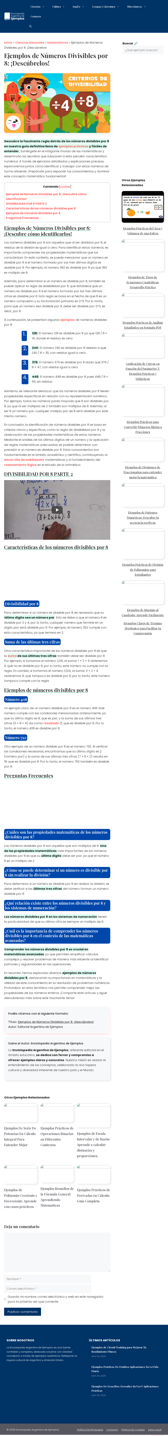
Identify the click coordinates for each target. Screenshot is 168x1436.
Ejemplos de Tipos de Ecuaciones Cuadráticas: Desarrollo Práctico (142, 282)
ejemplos (67, 320)
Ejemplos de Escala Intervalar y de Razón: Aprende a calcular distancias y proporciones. (93, 1144)
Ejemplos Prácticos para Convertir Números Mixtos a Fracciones (143, 427)
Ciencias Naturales (29, 42)
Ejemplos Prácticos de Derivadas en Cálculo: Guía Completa (93, 1195)
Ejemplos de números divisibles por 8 (33, 213)
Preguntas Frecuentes (22, 218)
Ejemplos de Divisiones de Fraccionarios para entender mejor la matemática (143, 472)
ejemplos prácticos (73, 146)
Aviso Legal (154, 1429)
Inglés (76, 6)
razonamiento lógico (20, 465)
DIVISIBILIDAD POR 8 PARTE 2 (26, 204)
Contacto (36, 16)
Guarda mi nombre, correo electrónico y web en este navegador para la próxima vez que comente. (56, 1299)
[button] (30, 26)
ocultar (65, 186)
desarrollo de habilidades (24, 460)
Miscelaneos (134, 6)
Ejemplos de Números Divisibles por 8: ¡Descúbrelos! (56, 1022)
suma (12, 656)
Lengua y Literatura (103, 6)
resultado (51, 723)
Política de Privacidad (90, 1429)
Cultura (56, 6)
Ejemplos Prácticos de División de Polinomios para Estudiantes (142, 570)
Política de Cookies (133, 1429)
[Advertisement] (57, 576)
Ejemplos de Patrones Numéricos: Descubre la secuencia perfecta (143, 517)
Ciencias (36, 6)
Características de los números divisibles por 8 (41, 208)
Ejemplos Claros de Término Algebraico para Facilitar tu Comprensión (143, 628)
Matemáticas (57, 42)
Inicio (8, 42)
